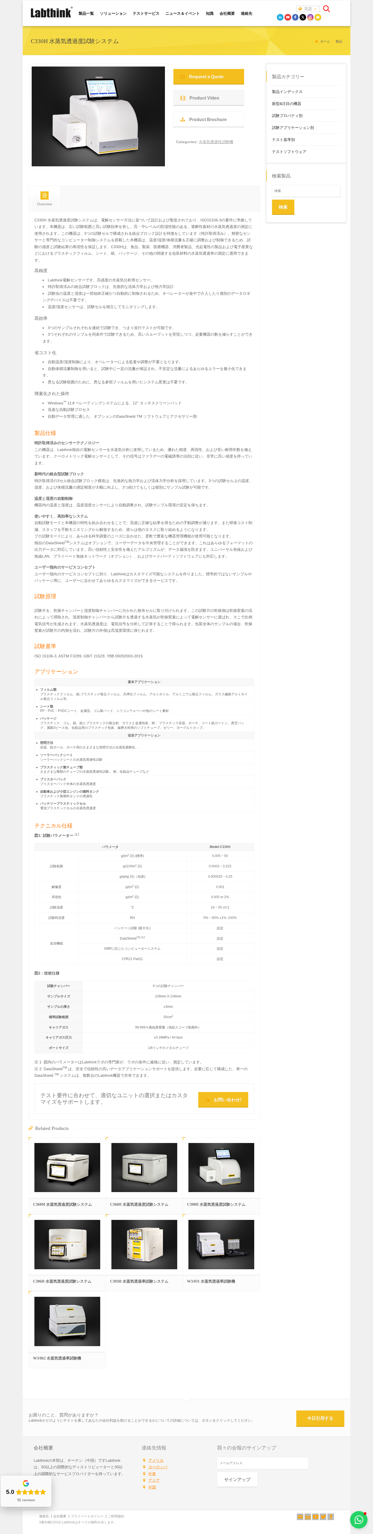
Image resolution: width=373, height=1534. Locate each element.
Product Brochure (208, 119)
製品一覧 (86, 13)
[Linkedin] (307, 1517)
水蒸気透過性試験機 (216, 142)
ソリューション (113, 13)
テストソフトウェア (289, 151)
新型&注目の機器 (286, 103)
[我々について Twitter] (323, 1517)
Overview (44, 204)
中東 (152, 1474)
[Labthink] (52, 17)
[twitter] (303, 17)
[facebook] (295, 17)
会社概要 (227, 13)
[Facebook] (330, 1517)
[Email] (318, 17)
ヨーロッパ (157, 1467)
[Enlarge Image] (98, 159)
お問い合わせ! (227, 1099)
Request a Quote (206, 76)
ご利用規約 (116, 1516)
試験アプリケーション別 (293, 127)
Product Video (204, 98)
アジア (154, 1480)
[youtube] (288, 17)
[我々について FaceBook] (330, 1517)
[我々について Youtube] (315, 1517)
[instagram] (310, 17)
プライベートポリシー (87, 1516)
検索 (283, 207)
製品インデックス (287, 91)
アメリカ (156, 1460)
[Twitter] (323, 1517)
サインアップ (237, 1479)
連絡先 (246, 13)
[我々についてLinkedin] (307, 1517)
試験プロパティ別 (287, 115)
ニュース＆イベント (182, 13)
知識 (210, 13)
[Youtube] (315, 1517)
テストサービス (146, 13)
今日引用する (320, 1418)
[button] (359, 1520)
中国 (152, 1487)
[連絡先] (300, 1517)
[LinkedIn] (280, 17)
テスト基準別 (283, 139)
